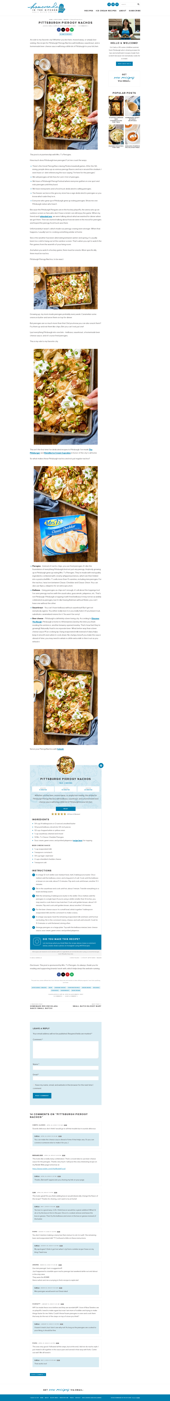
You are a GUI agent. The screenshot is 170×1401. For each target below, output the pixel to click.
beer (50, 987)
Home (51, 19)
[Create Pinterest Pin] (101, 765)
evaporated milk (74, 987)
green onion (86, 987)
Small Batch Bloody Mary (87, 1006)
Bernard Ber (37, 1155)
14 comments (58, 996)
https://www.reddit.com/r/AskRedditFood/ (49, 1169)
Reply (65, 1125)
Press (72, 1397)
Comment (38, 1039)
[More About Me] (124, 29)
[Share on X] (63, 30)
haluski (60, 749)
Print (65, 809)
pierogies (55, 990)
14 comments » (83, 25)
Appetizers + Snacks (61, 19)
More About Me (124, 63)
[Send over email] (72, 30)
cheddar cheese (60, 987)
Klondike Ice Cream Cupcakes (57, 453)
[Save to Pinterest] (68, 30)
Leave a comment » (71, 996)
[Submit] (138, 4)
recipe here (77, 840)
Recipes (89, 11)
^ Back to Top (34, 1397)
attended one (46, 216)
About (122, 11)
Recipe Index (54, 1397)
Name (36, 1064)
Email (36, 1075)
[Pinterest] (117, 4)
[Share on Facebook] (59, 30)
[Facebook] (109, 4)
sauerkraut (65, 990)
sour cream (76, 990)
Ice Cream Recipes (106, 11)
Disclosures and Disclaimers (92, 1397)
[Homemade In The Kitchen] (46, 7)
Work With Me (64, 1397)
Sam (34, 1192)
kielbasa (96, 987)
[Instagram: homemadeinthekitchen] (38, 942)
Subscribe (135, 11)
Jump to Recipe (66, 34)
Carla (50, 25)
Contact (78, 1397)
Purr (138, 1397)
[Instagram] (113, 4)
